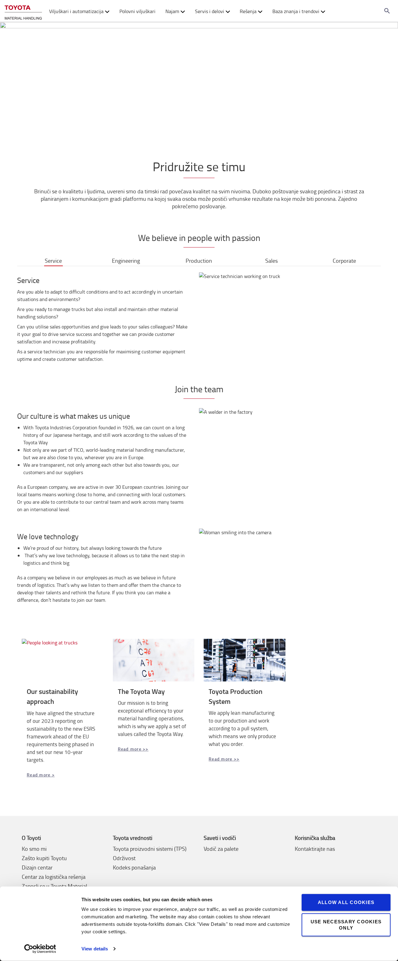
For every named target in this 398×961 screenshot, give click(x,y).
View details (94, 948)
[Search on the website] (387, 11)
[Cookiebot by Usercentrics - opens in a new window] (40, 949)
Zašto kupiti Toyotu (44, 858)
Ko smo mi (34, 848)
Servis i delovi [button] (209, 11)
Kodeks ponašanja (134, 867)
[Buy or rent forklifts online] (23, 11)
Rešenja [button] (248, 11)
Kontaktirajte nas (315, 848)
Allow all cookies (346, 902)
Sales (271, 260)
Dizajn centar (37, 867)
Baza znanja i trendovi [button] (295, 11)
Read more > (41, 775)
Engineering (126, 260)
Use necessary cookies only (346, 924)
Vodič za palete (221, 848)
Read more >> (133, 749)
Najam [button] (172, 11)
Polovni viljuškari (137, 11)
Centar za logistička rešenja (54, 876)
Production (199, 260)
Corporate (344, 260)
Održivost (124, 858)
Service (53, 260)
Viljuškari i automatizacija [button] (76, 11)
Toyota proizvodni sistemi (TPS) (150, 848)
